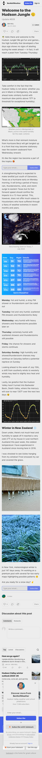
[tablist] (12, 621)
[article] (21, 662)
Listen (37, 25)
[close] (35, 683)
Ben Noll (10, 24)
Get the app (32, 747)
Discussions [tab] (19, 650)
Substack (9, 753)
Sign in (37, 3)
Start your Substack (15, 747)
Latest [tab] (10, 650)
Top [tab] (4, 650)
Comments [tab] (7, 621)
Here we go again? (11, 656)
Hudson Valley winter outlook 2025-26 (12, 674)
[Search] (37, 649)
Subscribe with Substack (22, 727)
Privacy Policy (28, 737)
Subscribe (28, 3)
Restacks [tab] (17, 621)
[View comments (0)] (12, 31)
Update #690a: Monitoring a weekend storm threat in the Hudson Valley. (13, 660)
